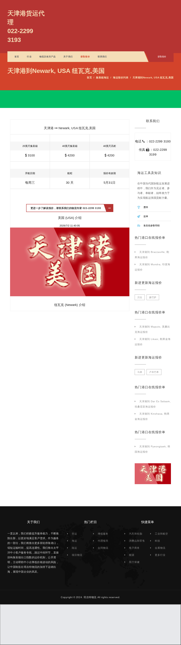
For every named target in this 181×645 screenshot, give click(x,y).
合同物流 (103, 547)
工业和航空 (161, 533)
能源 (131, 555)
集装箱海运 (102, 77)
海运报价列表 (120, 77)
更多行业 (160, 555)
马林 (139, 372)
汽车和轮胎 (135, 533)
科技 (157, 540)
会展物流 (160, 547)
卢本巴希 (154, 372)
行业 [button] (29, 56)
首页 (16, 56)
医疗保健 (134, 562)
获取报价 (85, 56)
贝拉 (139, 297)
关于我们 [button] (68, 56)
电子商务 (134, 547)
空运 (74, 533)
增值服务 (103, 533)
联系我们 (102, 56)
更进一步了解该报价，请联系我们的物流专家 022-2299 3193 (66, 208)
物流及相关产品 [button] (47, 56)
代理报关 (103, 540)
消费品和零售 (137, 540)
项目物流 (77, 555)
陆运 (74, 547)
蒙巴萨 (152, 297)
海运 (74, 540)
